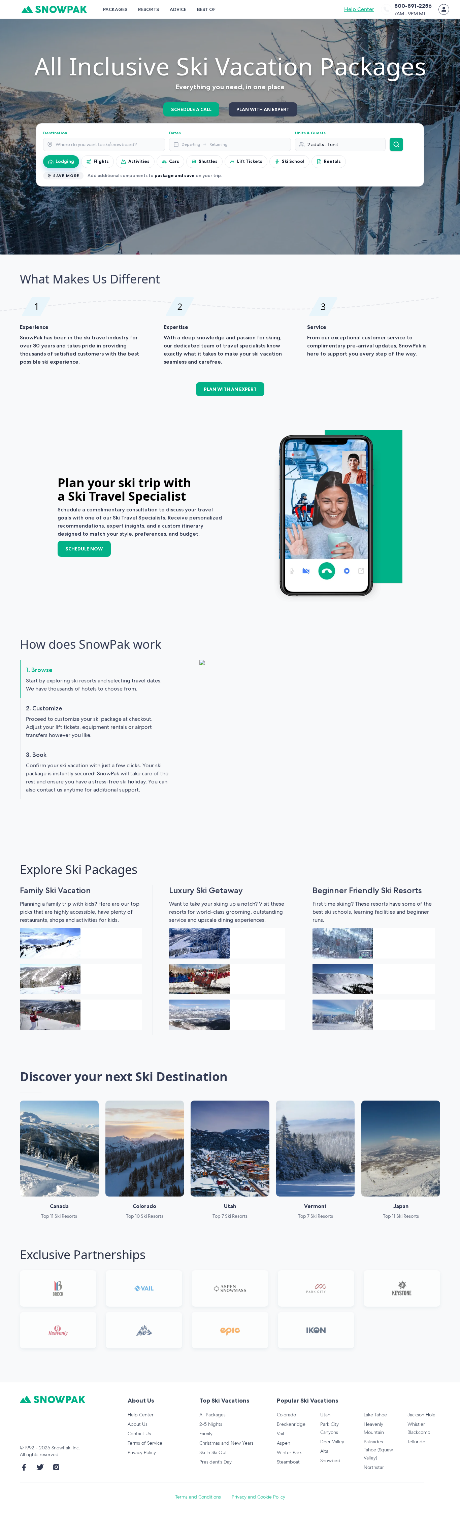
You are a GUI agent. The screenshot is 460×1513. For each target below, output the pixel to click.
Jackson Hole (421, 1415)
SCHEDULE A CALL (191, 109)
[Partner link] (58, 1288)
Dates (175, 132)
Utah (325, 1415)
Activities (139, 161)
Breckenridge (291, 1424)
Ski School (293, 161)
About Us (137, 1424)
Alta (324, 1451)
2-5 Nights (210, 1424)
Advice (178, 9)
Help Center (359, 9)
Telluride (416, 1442)
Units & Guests (310, 132)
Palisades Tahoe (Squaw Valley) (378, 1450)
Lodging (65, 161)
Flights (101, 161)
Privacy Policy (142, 1452)
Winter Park (289, 1452)
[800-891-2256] (386, 9)
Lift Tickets (249, 161)
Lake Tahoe (375, 1415)
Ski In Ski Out (213, 1452)
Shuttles (208, 161)
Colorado (286, 1415)
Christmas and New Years (226, 1443)
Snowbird (330, 1460)
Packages (115, 9)
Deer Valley (332, 1442)
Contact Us (139, 1434)
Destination (55, 132)
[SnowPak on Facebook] (24, 1467)
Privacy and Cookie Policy (258, 1497)
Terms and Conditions (198, 1497)
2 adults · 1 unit (322, 144)
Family (205, 1434)
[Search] (396, 144)
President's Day (215, 1462)
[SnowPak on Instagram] (56, 1467)
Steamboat (288, 1462)
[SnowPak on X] (40, 1467)
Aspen (283, 1443)
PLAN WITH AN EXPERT (262, 109)
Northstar (374, 1467)
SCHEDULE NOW (84, 549)
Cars (174, 161)
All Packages (212, 1415)
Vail (280, 1434)
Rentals (332, 161)
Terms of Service (145, 1443)
